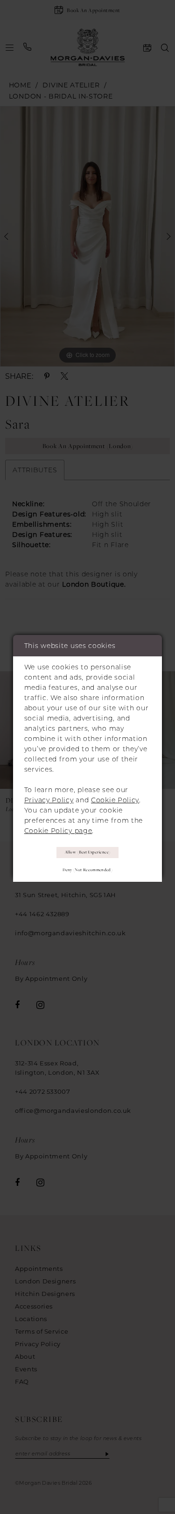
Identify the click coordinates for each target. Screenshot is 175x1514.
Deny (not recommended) (87, 870)
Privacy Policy (49, 800)
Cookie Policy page (58, 830)
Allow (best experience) (88, 852)
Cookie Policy (115, 800)
